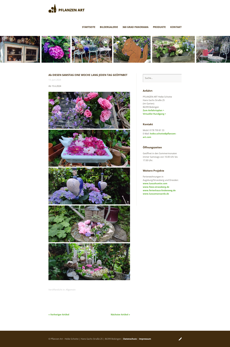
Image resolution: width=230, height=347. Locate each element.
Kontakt (176, 27)
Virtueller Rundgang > (154, 113)
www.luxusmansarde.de (156, 193)
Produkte (159, 27)
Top (179, 338)
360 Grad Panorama (135, 27)
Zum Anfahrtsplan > (153, 110)
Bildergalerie (109, 27)
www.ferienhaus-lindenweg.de (159, 190)
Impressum (145, 338)
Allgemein (71, 289)
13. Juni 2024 (54, 79)
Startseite (88, 27)
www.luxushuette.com (155, 183)
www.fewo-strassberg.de (156, 186)
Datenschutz (130, 338)
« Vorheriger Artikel (58, 314)
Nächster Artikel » (120, 314)
